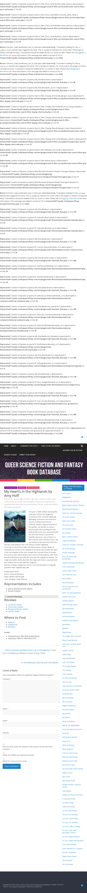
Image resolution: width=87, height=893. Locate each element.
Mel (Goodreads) (68, 698)
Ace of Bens (66, 493)
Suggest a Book (10, 455)
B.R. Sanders (66, 533)
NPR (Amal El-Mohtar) (69, 737)
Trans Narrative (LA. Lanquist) (72, 849)
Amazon (11, 622)
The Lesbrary (66, 670)
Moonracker (66, 714)
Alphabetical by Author (72, 450)
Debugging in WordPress (69, 198)
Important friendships (30, 504)
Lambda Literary (67, 650)
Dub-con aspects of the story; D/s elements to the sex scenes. (30, 597)
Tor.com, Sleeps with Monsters (73, 841)
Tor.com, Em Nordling (69, 815)
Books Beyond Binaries (70, 509)
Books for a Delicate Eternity (72, 513)
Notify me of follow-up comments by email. (18, 755)
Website (6, 733)
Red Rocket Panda (68, 765)
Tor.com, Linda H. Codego (71, 826)
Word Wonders (67, 860)
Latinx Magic (66, 654)
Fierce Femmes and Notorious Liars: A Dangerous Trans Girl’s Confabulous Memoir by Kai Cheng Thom (29, 651)
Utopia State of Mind (69, 856)
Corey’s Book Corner (69, 571)
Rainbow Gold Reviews (70, 757)
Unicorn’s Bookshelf (69, 852)
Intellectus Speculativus (70, 620)
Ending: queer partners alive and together (22, 502)
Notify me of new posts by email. (15, 761)
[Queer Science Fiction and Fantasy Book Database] (43, 458)
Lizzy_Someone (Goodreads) (72, 686)
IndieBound (12, 624)
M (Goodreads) (67, 694)
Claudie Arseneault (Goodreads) (73, 563)
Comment (7, 679)
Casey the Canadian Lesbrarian (72, 545)
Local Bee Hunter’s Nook (70, 690)
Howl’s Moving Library (69, 605)
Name (5, 709)
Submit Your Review (27, 455)
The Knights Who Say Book (71, 636)
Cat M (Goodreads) (68, 549)
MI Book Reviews (68, 710)
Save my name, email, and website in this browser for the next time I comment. (28, 748)
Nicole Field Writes (68, 721)
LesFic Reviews (67, 674)
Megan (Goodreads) (69, 706)
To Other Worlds (68, 803)
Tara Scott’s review (15, 607)
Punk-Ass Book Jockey (70, 753)
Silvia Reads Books (68, 781)
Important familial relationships (13, 504)
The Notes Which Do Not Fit (72, 729)
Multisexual (22, 488)
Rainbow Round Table (69, 761)
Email (5, 721)
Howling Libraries (68, 601)
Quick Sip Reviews (68, 745)
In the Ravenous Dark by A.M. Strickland (40, 662)
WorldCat (11, 627)
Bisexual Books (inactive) (70, 501)
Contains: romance (39, 499)
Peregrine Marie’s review (18, 609)
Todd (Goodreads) (68, 807)
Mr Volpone (66, 717)
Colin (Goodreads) (68, 567)
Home (6, 446)
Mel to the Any (67, 702)
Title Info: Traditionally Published (48, 504)
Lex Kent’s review (15, 605)
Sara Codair (66, 777)
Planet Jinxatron (67, 749)
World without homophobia (12, 507)
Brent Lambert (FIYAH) (70, 537)
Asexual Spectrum (10, 488)
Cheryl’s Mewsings (68, 553)
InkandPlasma (67, 613)
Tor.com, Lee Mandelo (70, 822)
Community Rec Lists (28, 446)
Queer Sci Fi (66, 741)
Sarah (18, 499)
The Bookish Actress (69, 529)
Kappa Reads (66, 632)
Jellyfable (65, 628)
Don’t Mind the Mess (69, 575)
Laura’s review (13, 611)
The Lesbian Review (69, 666)
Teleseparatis (66, 791)
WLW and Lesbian (33, 488)
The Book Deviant (68, 517)
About (13, 446)
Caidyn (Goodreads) (69, 541)
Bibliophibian (66, 497)
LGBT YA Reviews (68, 662)
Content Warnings (14, 597)
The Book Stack (67, 525)
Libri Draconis (67, 682)
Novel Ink (65, 733)
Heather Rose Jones (69, 597)
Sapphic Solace (67, 773)
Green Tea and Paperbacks (71, 593)
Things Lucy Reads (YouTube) (72, 795)
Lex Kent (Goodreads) (69, 678)
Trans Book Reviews (69, 845)
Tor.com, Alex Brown (69, 811)
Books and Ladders (69, 521)
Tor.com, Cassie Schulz (70, 819)
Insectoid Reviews (68, 616)
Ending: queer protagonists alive (45, 502)
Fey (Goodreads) (68, 583)
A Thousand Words (68, 799)
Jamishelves (66, 624)
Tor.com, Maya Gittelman (71, 837)
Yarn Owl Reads (67, 864)
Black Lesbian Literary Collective (73, 505)
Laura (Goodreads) (68, 658)
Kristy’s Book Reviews (69, 640)
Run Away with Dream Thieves (72, 769)
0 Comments (26, 499)
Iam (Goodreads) (68, 609)
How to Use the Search (50, 446)
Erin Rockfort (66, 579)
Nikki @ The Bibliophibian (70, 725)
